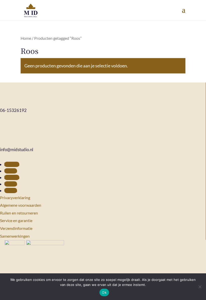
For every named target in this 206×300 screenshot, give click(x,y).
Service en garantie (16, 220)
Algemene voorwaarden (20, 205)
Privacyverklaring (15, 197)
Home (26, 38)
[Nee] (199, 286)
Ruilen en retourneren (19, 212)
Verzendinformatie (16, 228)
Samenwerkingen (15, 236)
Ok (104, 292)
